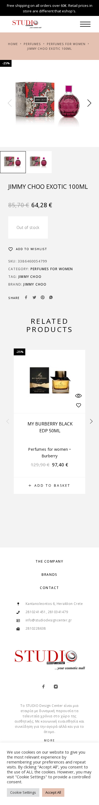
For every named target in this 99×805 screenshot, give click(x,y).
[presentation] (9, 103)
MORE (49, 740)
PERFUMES (32, 44)
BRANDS (49, 574)
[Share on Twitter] (34, 298)
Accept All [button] (53, 792)
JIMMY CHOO (30, 276)
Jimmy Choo (34, 284)
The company (49, 561)
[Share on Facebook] (26, 298)
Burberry (50, 455)
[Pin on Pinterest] (42, 298)
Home (13, 44)
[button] (49, 485)
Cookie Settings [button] (23, 792)
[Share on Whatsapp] (51, 298)
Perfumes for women (66, 44)
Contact (49, 587)
